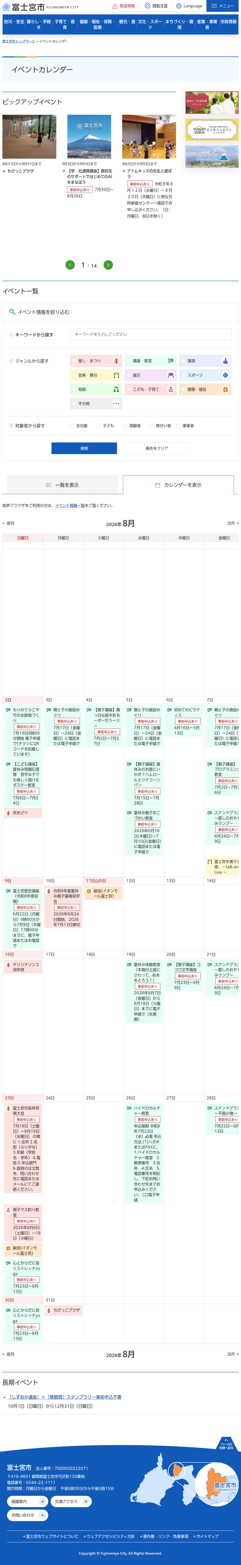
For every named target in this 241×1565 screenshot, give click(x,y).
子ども (108, 426)
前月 (10, 523)
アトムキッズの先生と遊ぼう (149, 174)
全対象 (82, 426)
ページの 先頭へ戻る (226, 1446)
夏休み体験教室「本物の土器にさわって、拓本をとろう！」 (147, 992)
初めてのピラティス (187, 721)
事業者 (188, 426)
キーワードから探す (34, 335)
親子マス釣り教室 (27, 1224)
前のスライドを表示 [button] (70, 265)
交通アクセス (66, 1501)
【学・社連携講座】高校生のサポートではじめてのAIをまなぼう (89, 176)
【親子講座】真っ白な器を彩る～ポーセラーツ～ (107, 726)
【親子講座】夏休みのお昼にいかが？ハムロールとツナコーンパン (147, 783)
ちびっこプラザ (20, 171)
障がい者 (163, 426)
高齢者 (135, 426)
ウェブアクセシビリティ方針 (111, 1536)
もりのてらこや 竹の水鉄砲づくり (26, 732)
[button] (124, 6)
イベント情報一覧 (70, 505)
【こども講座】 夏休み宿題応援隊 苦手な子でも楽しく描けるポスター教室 (27, 783)
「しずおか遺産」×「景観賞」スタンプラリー (64, 1397)
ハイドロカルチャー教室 (147, 1154)
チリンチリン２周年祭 (26, 967)
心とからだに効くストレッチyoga (26, 1277)
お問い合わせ (23, 1515)
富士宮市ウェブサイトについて (52, 1536)
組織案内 (19, 1501)
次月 (231, 523)
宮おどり (20, 813)
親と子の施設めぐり (67, 726)
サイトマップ (208, 1536)
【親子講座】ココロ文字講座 (187, 976)
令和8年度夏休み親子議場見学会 (66, 908)
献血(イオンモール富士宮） (106, 893)
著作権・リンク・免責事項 (165, 1536)
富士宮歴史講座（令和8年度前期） (27, 918)
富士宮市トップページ (18, 41)
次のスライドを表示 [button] (108, 265)
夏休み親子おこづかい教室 (147, 832)
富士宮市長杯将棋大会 (26, 1148)
